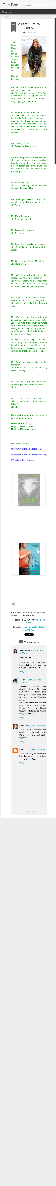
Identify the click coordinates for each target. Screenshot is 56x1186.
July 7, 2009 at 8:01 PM (35, 725)
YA (32, 629)
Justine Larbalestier (29, 626)
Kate (21, 749)
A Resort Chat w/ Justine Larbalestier (29, 28)
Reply (21, 671)
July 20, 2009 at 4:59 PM (34, 749)
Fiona (21, 725)
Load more (29, 811)
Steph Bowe (24, 650)
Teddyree (23, 679)
